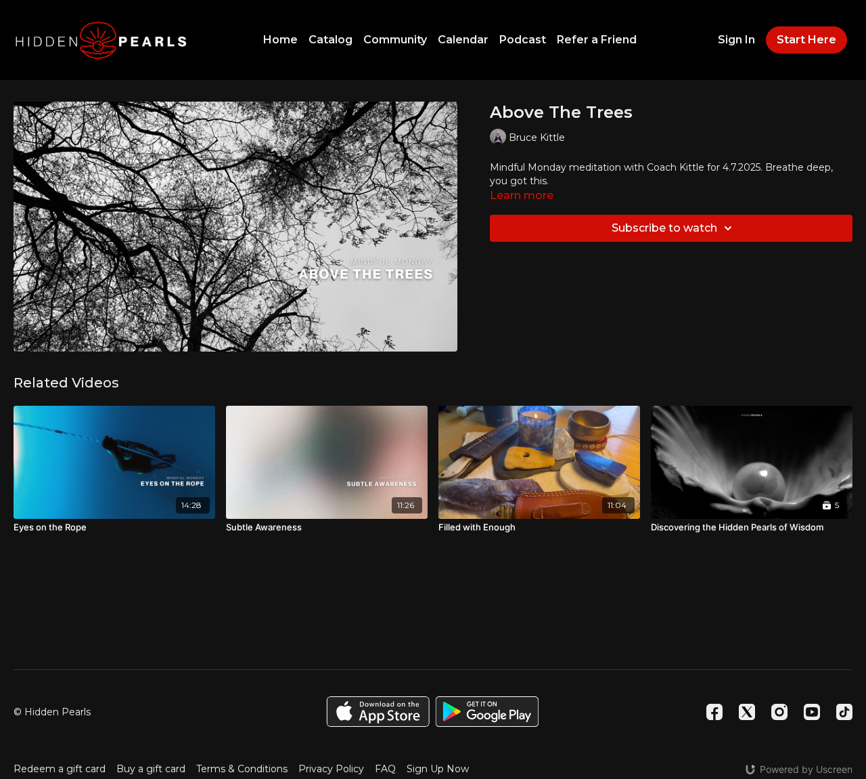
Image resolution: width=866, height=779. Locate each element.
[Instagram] (779, 712)
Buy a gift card (150, 769)
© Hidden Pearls (52, 712)
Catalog (330, 39)
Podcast (522, 39)
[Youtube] (812, 712)
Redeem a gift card (60, 769)
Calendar (463, 39)
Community (395, 39)
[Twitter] (747, 712)
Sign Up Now (438, 769)
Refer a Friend (597, 39)
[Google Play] (487, 711)
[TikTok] (844, 712)
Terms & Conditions (242, 769)
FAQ (385, 769)
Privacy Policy (331, 769)
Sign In (736, 39)
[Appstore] (378, 711)
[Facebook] (714, 712)
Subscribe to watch (664, 228)
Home (280, 39)
